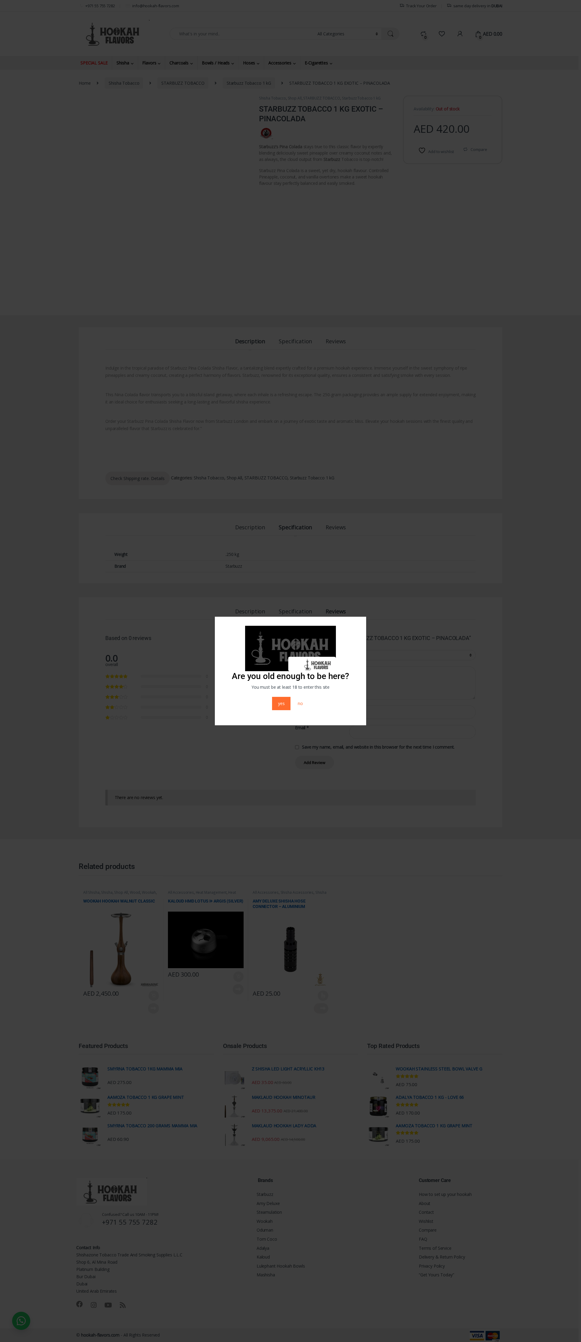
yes (281, 703)
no (300, 703)
